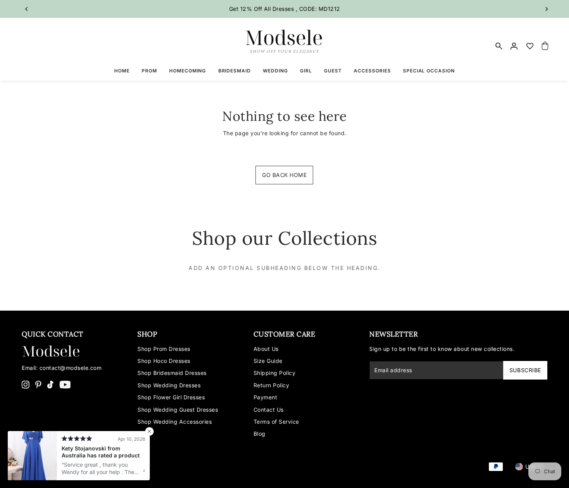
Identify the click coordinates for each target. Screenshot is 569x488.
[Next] (546, 9)
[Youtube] (65, 384)
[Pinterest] (38, 384)
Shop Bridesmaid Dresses (172, 372)
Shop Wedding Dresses (169, 385)
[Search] (499, 46)
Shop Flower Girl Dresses (171, 397)
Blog (260, 433)
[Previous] (27, 9)
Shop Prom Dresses (163, 348)
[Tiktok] (50, 384)
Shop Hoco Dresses (163, 360)
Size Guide (268, 360)
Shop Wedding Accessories (174, 421)
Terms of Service (276, 421)
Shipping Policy (275, 372)
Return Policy (272, 385)
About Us (266, 348)
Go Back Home (284, 175)
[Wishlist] (530, 46)
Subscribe (525, 370)
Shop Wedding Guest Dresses (177, 409)
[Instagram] (25, 384)
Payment (266, 397)
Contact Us (269, 409)
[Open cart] (545, 46)
